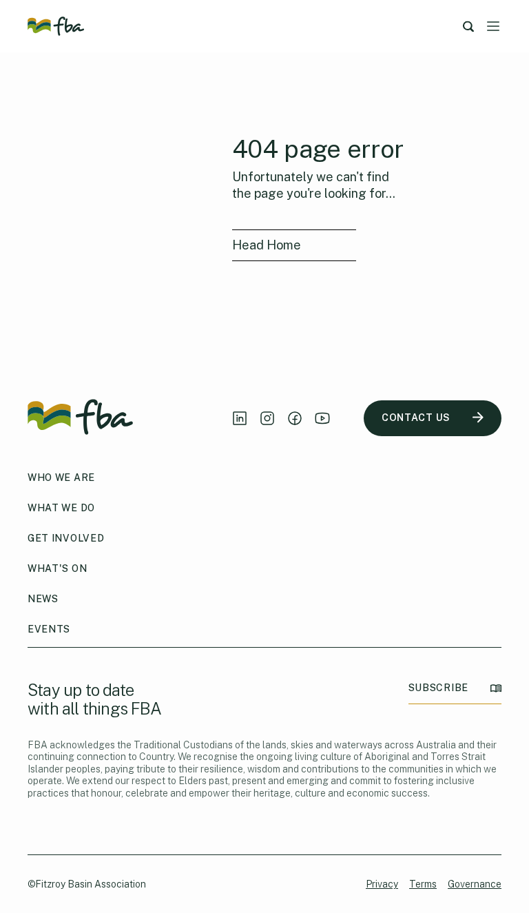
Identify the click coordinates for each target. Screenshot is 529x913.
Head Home (266, 245)
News (43, 598)
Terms (423, 884)
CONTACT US (416, 417)
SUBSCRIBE (438, 687)
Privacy (382, 884)
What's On (57, 568)
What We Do (61, 507)
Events (49, 629)
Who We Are (61, 477)
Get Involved (66, 538)
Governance (474, 884)
